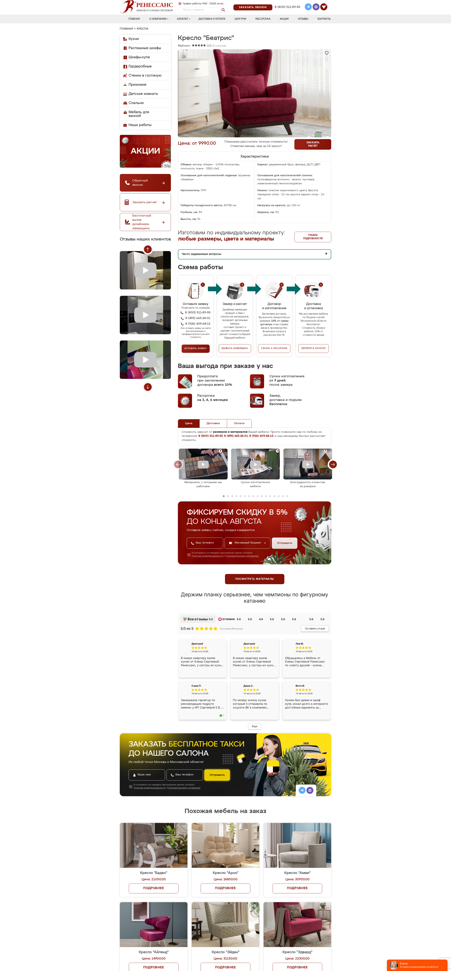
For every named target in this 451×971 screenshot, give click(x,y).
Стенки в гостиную (145, 75)
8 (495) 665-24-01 (287, 2)
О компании (157, 19)
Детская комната (143, 94)
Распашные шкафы (145, 48)
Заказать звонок (253, 7)
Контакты (323, 19)
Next (148, 387)
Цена (188, 423)
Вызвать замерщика (235, 348)
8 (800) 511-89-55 (287, 7)
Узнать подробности (313, 237)
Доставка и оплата (212, 19)
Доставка (213, 423)
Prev (148, 249)
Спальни (136, 103)
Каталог (182, 19)
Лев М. (300, 643)
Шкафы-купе (139, 57)
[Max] (316, 7)
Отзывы (303, 19)
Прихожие (137, 84)
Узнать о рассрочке (274, 348)
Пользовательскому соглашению (242, 556)
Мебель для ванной (139, 114)
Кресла (142, 28)
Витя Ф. (300, 688)
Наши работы (140, 125)
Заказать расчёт (312, 144)
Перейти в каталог (313, 348)
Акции (284, 19)
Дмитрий (249, 643)
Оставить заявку (195, 349)
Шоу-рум (240, 19)
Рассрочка (262, 19)
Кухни (134, 39)
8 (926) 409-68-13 (287, 11)
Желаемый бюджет (248, 542)
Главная (134, 19)
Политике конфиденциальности (208, 556)
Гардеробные (140, 66)
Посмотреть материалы (254, 579)
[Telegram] (308, 7)
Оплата (239, 423)
